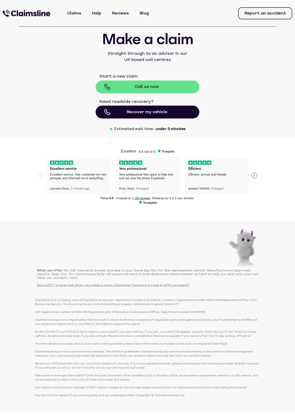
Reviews (120, 13)
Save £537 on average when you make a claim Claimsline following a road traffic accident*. (113, 285)
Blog (144, 13)
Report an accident (265, 13)
